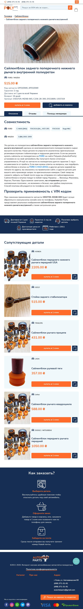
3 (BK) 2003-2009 (25, 137)
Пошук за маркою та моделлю (61, 597)
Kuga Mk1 (66, 129)
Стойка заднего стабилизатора (49, 297)
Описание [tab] (13, 114)
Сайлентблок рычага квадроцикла (51, 404)
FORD (42, 156)
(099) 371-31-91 (13, 2)
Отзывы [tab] (32, 114)
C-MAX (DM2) (22, 129)
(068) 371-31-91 (28, 2)
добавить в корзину (63, 105)
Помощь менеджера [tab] (56, 114)
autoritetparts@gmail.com (64, 590)
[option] (41, 43)
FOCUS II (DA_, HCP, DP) (39, 129)
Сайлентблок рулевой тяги (46, 368)
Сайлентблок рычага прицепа (48, 333)
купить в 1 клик (22, 105)
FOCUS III (56, 129)
